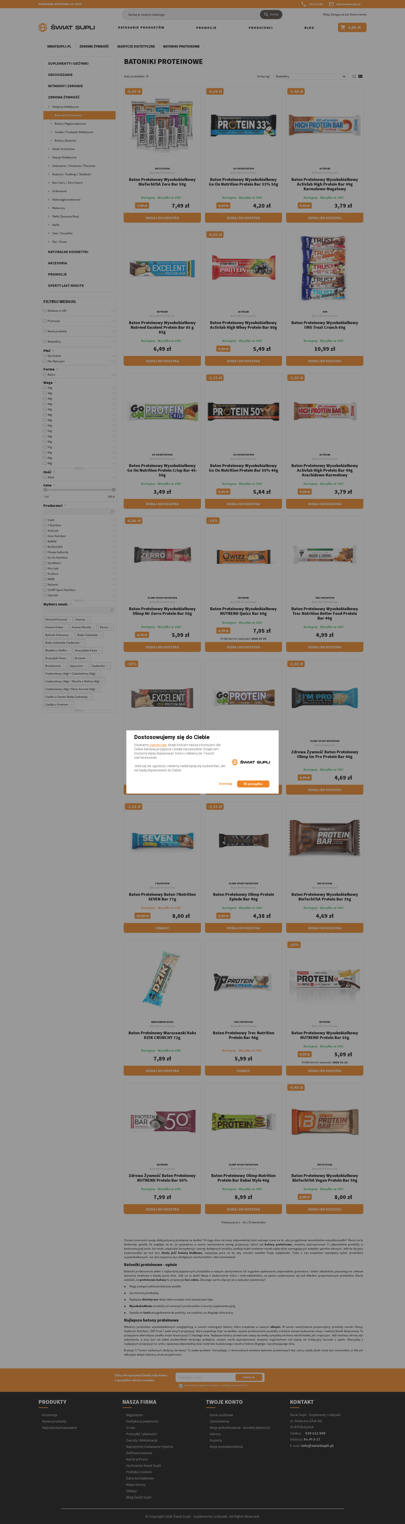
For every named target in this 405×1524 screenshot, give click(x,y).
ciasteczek (158, 745)
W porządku (253, 784)
